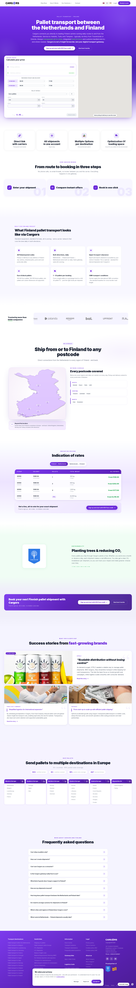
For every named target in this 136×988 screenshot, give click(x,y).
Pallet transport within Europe (42, 945)
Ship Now (44, 3)
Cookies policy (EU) (91, 948)
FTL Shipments (38, 948)
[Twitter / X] (111, 958)
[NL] (107, 3)
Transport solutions (70, 945)
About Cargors (90, 959)
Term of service (90, 945)
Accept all (96, 981)
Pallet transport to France (15, 953)
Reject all (86, 981)
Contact (77, 3)
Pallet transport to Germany (16, 950)
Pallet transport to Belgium (15, 945)
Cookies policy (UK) (91, 950)
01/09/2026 (12, 85)
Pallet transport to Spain (15, 958)
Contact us (89, 964)
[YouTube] (115, 958)
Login (115, 3)
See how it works (84, 48)
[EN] (103, 3)
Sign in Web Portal (70, 959)
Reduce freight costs (40, 953)
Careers (88, 966)
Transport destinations (71, 948)
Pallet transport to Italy (14, 960)
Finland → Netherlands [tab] (58, 464)
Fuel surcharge (38, 968)
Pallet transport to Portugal (15, 955)
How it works (68, 943)
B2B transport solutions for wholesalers (45, 963)
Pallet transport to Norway (15, 963)
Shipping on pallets (39, 943)
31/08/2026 (12, 81)
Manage (76, 981)
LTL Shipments (38, 950)
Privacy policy (90, 943)
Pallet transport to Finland (15, 968)
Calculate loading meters (72, 968)
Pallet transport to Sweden (15, 965)
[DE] (110, 3)
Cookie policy (60, 976)
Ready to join (124, 3)
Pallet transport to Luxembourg (17, 948)
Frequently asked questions (73, 950)
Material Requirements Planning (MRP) (45, 955)
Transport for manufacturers (42, 960)
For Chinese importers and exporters (45, 958)
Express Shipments (39, 965)
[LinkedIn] (107, 958)
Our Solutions (66, 3)
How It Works (54, 3)
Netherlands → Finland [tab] (77, 464)
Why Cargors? (90, 961)
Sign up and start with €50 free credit (58, 48)
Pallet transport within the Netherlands (19, 943)
